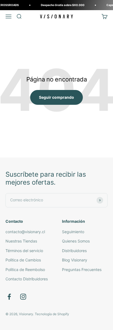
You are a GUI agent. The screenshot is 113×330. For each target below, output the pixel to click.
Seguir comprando (56, 97)
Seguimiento (73, 231)
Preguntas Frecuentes (81, 269)
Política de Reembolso (25, 269)
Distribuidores (74, 250)
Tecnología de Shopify (52, 314)
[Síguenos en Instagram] (23, 296)
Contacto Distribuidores (26, 279)
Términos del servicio (24, 250)
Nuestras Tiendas (21, 241)
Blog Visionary (74, 260)
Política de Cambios (23, 260)
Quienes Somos (76, 241)
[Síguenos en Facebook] (9, 296)
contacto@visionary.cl (25, 231)
